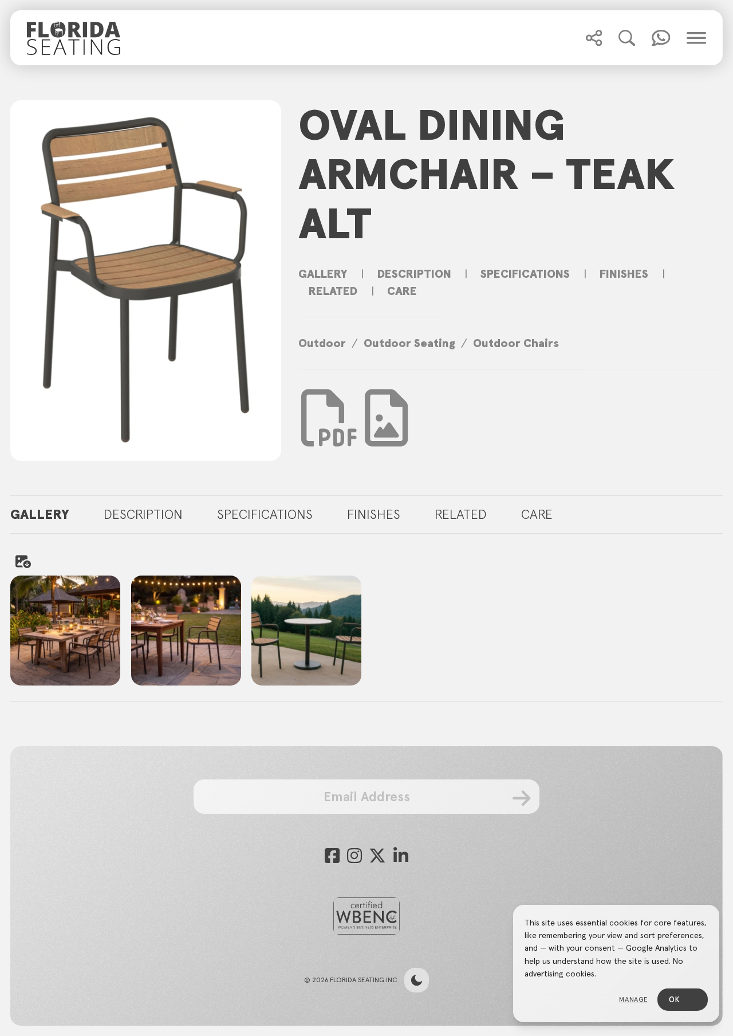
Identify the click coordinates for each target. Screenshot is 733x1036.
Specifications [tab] (265, 514)
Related (333, 290)
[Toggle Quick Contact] (594, 38)
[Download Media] (386, 418)
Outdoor (322, 343)
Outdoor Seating (409, 343)
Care (402, 290)
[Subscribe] (521, 798)
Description (414, 273)
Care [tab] (537, 514)
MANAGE (633, 999)
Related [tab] (461, 514)
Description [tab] (143, 514)
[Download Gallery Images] (22, 561)
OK (674, 1000)
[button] (594, 38)
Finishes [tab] (373, 514)
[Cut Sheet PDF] (329, 435)
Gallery (323, 273)
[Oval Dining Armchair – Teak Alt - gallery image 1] (306, 631)
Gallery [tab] (39, 514)
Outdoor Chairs (516, 343)
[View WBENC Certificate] (366, 916)
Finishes (624, 273)
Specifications (525, 273)
